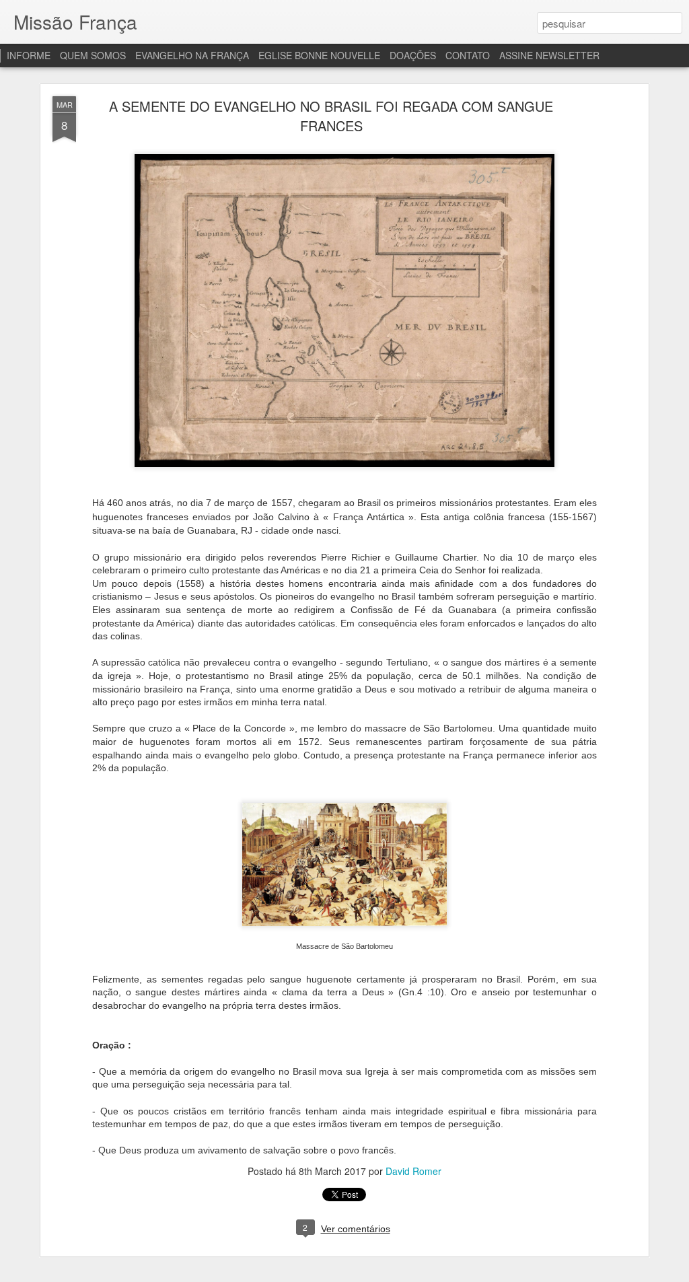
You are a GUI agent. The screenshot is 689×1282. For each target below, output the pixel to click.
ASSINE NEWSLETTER (549, 55)
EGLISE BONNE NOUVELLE (319, 55)
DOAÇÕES (413, 55)
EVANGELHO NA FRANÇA (192, 55)
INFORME (28, 55)
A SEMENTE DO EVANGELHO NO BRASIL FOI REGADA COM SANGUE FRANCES (331, 115)
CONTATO (467, 55)
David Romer (413, 1171)
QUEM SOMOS (93, 55)
